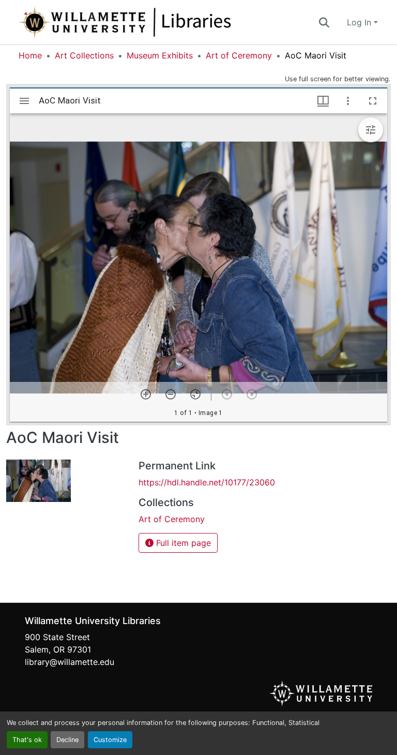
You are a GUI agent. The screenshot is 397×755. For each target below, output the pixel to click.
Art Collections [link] (84, 55)
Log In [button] (360, 22)
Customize (110, 740)
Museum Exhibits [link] (160, 55)
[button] (159, 22)
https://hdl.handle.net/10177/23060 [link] (207, 482)
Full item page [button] (182, 543)
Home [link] (30, 55)
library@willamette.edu (69, 662)
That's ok (27, 740)
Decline (67, 740)
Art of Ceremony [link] (239, 55)
